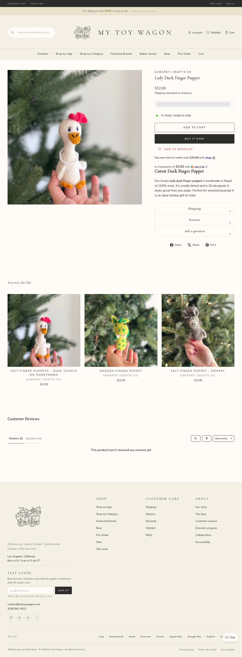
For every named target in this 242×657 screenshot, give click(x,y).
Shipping (160, 93)
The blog (200, 513)
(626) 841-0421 (17, 3)
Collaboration (203, 534)
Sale (201, 53)
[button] (194, 167)
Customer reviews (206, 520)
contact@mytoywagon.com (24, 604)
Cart (231, 32)
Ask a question (195, 231)
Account (197, 32)
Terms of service (207, 649)
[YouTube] (28, 617)
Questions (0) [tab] (34, 438)
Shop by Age (64, 53)
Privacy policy (186, 649)
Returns (194, 220)
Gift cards (216, 3)
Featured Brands (121, 53)
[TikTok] (37, 617)
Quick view (44, 362)
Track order (37, 3)
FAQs (149, 534)
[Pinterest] (19, 617)
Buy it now (194, 139)
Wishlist (216, 32)
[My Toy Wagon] (47, 516)
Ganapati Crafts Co (173, 71)
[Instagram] (11, 617)
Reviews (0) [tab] (16, 438)
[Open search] (195, 438)
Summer (43, 53)
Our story (201, 506)
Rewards (151, 520)
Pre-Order (184, 53)
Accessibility (202, 541)
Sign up (63, 590)
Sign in (230, 3)
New (167, 53)
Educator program (206, 527)
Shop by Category (91, 53)
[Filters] (206, 438)
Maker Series (148, 53)
